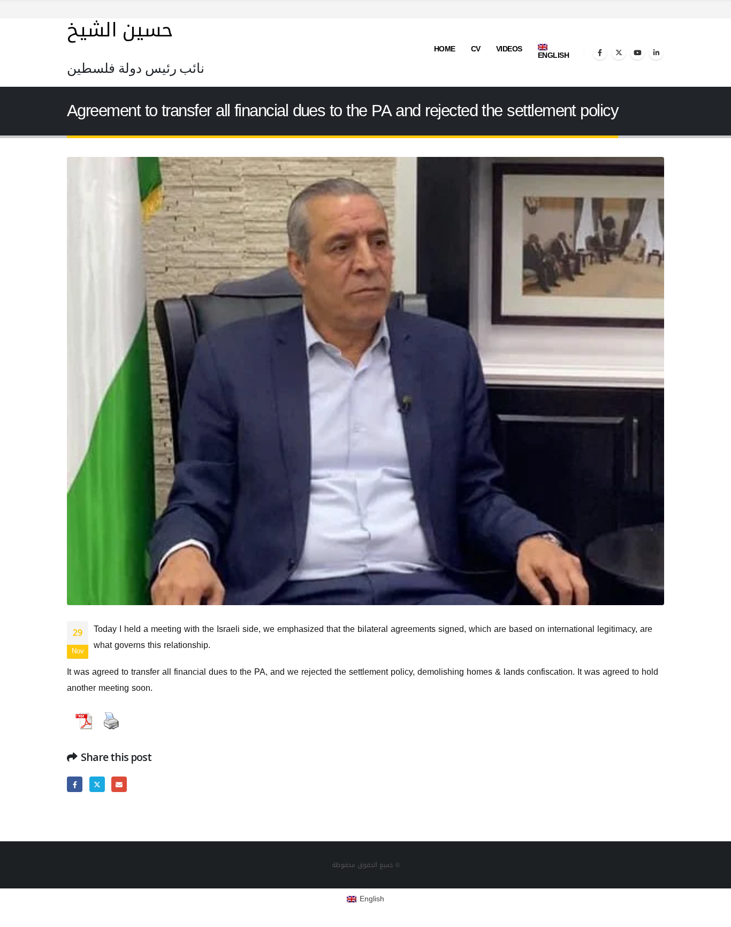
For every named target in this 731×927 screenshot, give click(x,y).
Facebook (74, 784)
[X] (618, 52)
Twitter (97, 784)
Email (119, 784)
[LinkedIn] (656, 52)
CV (476, 49)
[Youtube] (637, 52)
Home (444, 49)
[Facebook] (599, 52)
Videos (509, 49)
